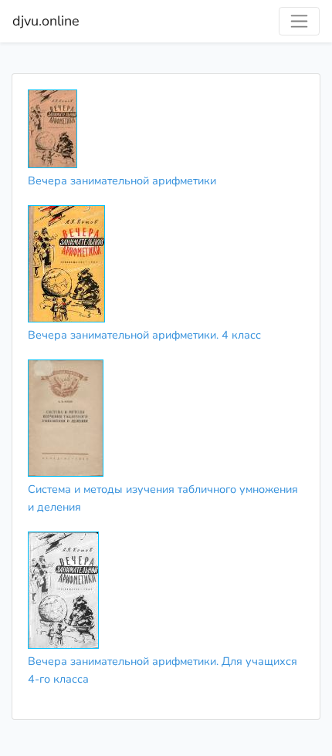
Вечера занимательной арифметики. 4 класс (144, 335)
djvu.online (46, 21)
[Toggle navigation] (299, 21)
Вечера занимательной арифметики (122, 180)
